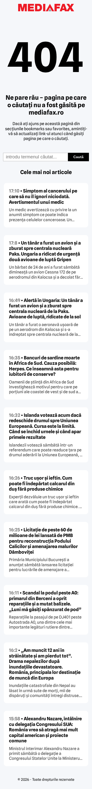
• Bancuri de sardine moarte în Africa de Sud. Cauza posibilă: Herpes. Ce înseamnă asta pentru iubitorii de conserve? (44, 366)
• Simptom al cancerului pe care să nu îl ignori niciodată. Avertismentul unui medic (43, 196)
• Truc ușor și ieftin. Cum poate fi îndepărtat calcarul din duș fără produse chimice (42, 483)
